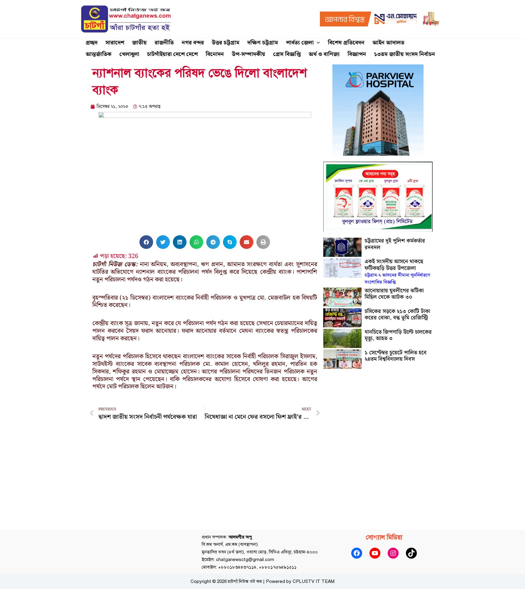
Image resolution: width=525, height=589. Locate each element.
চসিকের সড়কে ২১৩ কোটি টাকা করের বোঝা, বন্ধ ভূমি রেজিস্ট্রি (397, 314)
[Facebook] (356, 553)
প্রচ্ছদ (92, 42)
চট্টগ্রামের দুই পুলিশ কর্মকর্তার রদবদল (395, 244)
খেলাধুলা (129, 54)
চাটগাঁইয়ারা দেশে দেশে (172, 54)
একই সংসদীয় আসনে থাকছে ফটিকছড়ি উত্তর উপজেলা (397, 271)
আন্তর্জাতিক (99, 54)
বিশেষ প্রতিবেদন (346, 42)
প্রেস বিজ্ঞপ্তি (287, 54)
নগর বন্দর (193, 42)
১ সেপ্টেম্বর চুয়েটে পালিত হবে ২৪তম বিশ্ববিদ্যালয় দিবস (396, 356)
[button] (317, 42)
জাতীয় (139, 42)
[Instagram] (393, 553)
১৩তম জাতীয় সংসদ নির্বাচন (404, 54)
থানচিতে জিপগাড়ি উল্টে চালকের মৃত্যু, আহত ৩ (398, 335)
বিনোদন (215, 54)
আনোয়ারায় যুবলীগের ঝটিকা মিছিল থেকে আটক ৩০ (394, 294)
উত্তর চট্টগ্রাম (225, 42)
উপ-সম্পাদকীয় (248, 54)
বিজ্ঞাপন (357, 54)
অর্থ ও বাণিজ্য (324, 54)
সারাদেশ (114, 42)
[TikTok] (411, 553)
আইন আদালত (388, 42)
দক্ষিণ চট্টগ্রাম (262, 42)
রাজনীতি (164, 42)
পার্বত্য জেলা (300, 42)
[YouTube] (374, 553)
